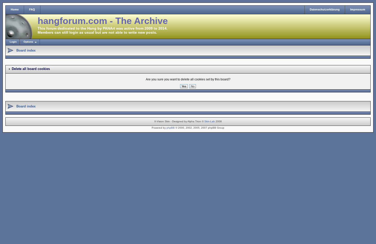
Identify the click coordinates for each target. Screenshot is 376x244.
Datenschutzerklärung (325, 9)
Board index (26, 50)
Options (28, 41)
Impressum (357, 9)
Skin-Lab (209, 121)
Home (15, 9)
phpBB (171, 127)
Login (13, 41)
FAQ (32, 9)
